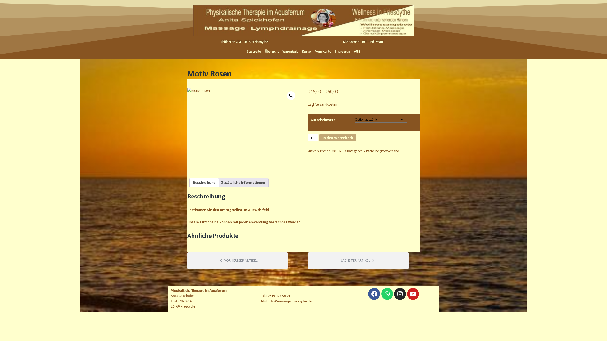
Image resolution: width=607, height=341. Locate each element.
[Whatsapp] (387, 294)
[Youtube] (413, 294)
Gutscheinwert (323, 119)
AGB (357, 51)
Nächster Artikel (355, 260)
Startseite (254, 51)
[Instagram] (400, 294)
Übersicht (272, 51)
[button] (291, 95)
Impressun (342, 51)
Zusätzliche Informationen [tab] (243, 182)
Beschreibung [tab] (204, 182)
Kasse (306, 51)
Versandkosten (326, 104)
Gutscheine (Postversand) (381, 151)
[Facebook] (374, 294)
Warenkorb (290, 51)
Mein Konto (323, 51)
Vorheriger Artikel (241, 260)
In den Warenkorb (338, 137)
